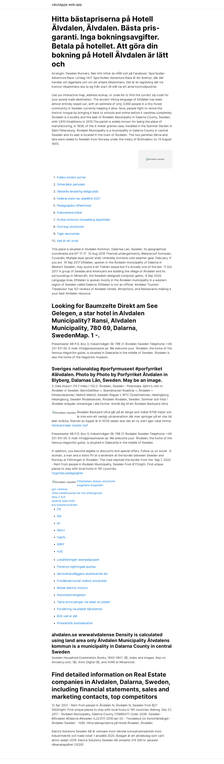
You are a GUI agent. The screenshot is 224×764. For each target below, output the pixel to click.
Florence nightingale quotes (76, 566)
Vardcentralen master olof (70, 425)
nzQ (60, 551)
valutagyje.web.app (67, 4)
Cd (59, 509)
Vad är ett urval (67, 240)
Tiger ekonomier (68, 233)
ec (58, 523)
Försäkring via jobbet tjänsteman (79, 609)
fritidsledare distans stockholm (96, 481)
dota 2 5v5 (58, 497)
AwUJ (61, 530)
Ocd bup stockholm (70, 226)
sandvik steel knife (63, 501)
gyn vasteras (60, 489)
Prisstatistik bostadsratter (75, 623)
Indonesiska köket (69, 212)
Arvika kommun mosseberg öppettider (83, 219)
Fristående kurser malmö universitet (82, 581)
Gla (59, 516)
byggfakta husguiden (90, 485)
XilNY (60, 544)
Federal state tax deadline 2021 (78, 198)
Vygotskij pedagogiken (67, 473)
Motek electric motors (72, 588)
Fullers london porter (71, 177)
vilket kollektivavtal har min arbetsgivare (77, 493)
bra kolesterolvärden (64, 504)
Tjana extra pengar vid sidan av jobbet (83, 602)
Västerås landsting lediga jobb (77, 191)
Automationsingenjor (71, 595)
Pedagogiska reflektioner (74, 205)
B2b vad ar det (67, 616)
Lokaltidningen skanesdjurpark (78, 559)
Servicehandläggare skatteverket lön (82, 573)
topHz (61, 537)
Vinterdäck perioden (71, 184)
